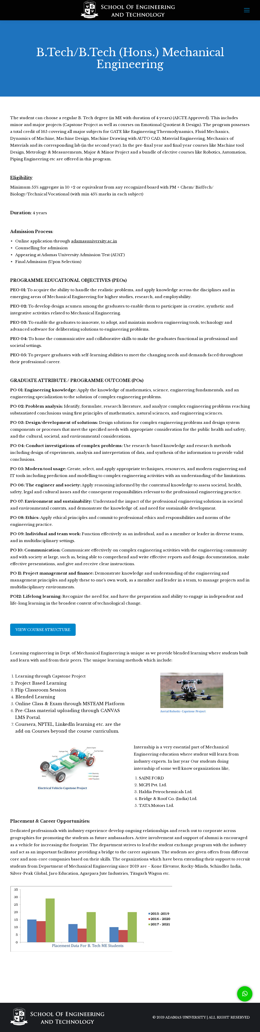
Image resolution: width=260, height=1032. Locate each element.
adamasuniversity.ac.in (94, 241)
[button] (244, 994)
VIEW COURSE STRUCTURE (42, 629)
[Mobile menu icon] (247, 10)
